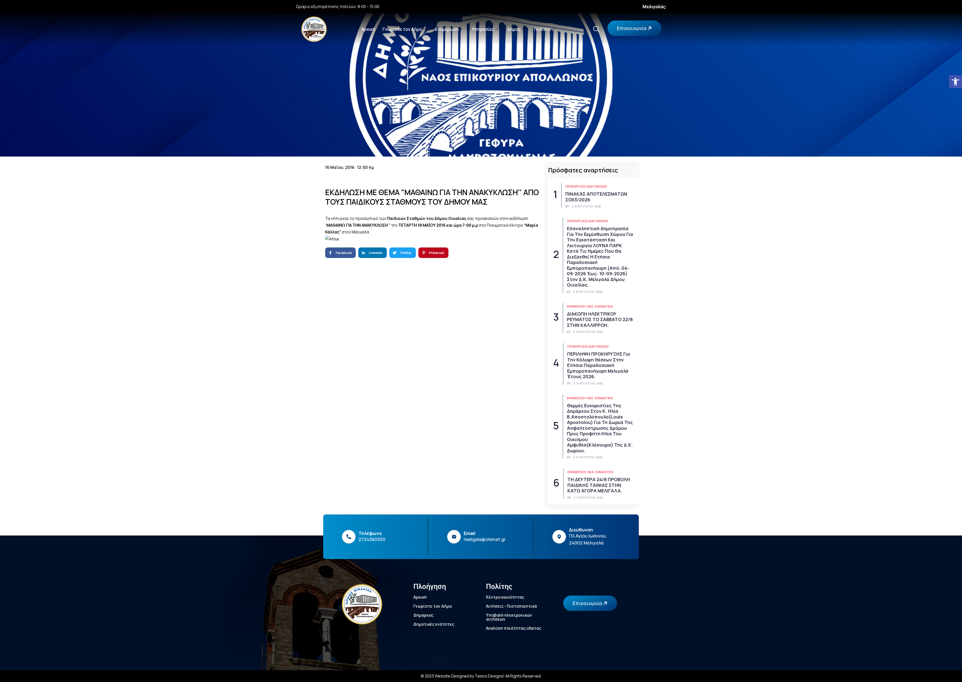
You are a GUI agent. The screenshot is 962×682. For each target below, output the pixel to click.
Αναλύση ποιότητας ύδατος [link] (513, 628)
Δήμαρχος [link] (423, 615)
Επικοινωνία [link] (632, 28)
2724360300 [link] (371, 539)
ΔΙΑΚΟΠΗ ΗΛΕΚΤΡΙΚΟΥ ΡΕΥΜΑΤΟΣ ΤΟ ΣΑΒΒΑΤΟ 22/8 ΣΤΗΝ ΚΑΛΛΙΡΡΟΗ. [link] (600, 319)
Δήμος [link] (514, 29)
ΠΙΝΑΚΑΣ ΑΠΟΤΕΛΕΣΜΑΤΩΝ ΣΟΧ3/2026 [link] (596, 197)
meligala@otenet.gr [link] (485, 539)
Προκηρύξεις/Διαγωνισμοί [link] (586, 186)
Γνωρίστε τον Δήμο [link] (402, 29)
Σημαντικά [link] (603, 306)
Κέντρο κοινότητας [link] (505, 597)
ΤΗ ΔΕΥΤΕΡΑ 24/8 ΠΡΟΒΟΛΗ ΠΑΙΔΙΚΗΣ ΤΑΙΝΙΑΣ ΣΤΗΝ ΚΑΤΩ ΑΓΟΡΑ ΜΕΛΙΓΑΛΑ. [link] (598, 485)
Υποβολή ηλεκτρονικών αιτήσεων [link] (509, 617)
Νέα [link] (590, 306)
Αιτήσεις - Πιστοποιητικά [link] (511, 606)
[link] (955, 81)
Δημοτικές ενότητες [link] (433, 624)
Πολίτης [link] (542, 29)
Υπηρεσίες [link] (483, 29)
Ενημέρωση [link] (447, 29)
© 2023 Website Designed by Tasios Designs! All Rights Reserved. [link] (481, 676)
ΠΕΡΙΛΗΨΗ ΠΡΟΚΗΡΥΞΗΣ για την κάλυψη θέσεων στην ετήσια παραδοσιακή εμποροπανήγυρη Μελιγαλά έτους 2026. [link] (598, 365)
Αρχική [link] (368, 29)
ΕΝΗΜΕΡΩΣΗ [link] (576, 306)
